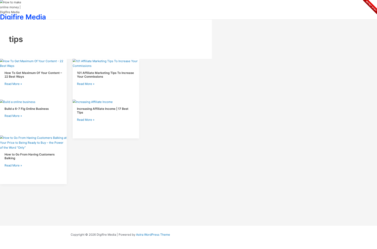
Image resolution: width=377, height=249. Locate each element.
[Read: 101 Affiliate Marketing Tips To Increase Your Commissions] (106, 66)
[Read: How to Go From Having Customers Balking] (33, 147)
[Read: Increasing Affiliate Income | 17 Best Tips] (93, 102)
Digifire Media (23, 17)
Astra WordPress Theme (153, 234)
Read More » (13, 84)
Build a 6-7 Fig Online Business (27, 109)
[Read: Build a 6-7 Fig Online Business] (17, 102)
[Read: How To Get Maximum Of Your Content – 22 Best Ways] (33, 66)
